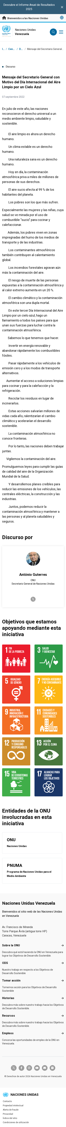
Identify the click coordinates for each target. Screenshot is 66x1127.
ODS (5, 963)
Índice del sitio (10, 1118)
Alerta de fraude (10, 1110)
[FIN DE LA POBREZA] (17, 659)
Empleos (8, 1033)
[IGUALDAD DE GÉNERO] (17, 689)
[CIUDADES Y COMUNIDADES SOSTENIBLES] (49, 720)
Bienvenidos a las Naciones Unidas (27, 18)
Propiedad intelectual (13, 1105)
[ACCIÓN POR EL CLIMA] (49, 751)
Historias (8, 998)
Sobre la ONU (11, 945)
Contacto (7, 1101)
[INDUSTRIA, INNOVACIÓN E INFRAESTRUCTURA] (17, 720)
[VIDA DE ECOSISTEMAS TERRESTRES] (17, 782)
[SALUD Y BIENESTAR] (49, 659)
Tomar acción (11, 980)
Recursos (8, 1015)
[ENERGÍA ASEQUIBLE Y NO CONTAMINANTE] (49, 689)
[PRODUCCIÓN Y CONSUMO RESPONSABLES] (17, 751)
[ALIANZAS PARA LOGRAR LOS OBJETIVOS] (49, 782)
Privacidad (8, 1114)
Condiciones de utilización (16, 1122)
